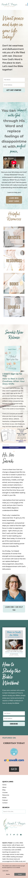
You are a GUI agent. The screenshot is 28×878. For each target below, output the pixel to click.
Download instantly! (14, 447)
